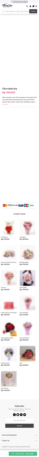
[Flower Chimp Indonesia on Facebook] (14, 414)
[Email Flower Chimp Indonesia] (24, 414)
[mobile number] (27, 6)
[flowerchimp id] (7, 6)
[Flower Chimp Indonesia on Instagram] (21, 414)
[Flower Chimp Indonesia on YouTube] (17, 414)
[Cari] (4, 11)
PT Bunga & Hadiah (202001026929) (18, 447)
